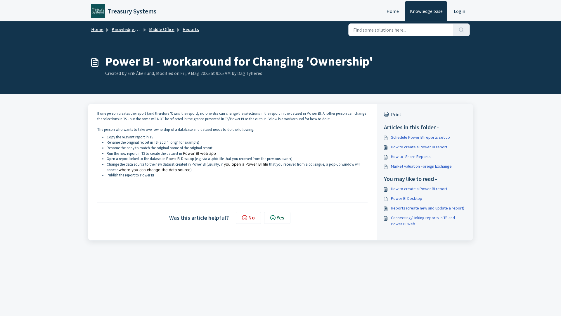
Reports (191, 29)
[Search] (461, 29)
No (251, 217)
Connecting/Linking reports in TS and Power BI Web (423, 220)
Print (396, 114)
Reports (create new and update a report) (427, 208)
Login (459, 11)
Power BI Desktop (180, 158)
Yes (280, 217)
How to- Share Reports (411, 156)
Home (393, 11)
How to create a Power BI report (419, 147)
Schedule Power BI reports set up (420, 137)
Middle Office (161, 29)
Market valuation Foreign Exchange (421, 166)
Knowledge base (426, 11)
